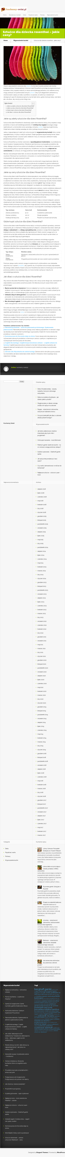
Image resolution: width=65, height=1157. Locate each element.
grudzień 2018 (41, 753)
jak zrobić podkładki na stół (47, 993)
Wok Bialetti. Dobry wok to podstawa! (17, 1133)
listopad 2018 (41, 757)
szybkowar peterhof (45, 1026)
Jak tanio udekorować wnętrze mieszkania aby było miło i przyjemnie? (47, 433)
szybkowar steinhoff (43, 1028)
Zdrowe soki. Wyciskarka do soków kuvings (20, 351)
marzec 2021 (41, 648)
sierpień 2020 (41, 676)
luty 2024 (40, 574)
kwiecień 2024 (41, 567)
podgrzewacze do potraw (48, 1006)
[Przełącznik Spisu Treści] (32, 103)
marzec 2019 (41, 742)
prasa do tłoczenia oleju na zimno (41, 1012)
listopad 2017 (41, 804)
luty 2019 (40, 746)
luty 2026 (40, 508)
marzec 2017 (41, 835)
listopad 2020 (41, 664)
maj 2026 (40, 501)
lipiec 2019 (40, 726)
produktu (21, 265)
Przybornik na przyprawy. (13, 1089)
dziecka (28, 86)
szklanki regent (49, 1019)
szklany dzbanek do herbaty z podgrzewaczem (46, 1020)
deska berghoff (47, 991)
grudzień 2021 (41, 637)
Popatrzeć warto (33, 15)
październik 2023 (42, 590)
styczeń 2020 (41, 703)
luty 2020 (40, 699)
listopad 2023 (41, 586)
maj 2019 (40, 734)
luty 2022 (40, 633)
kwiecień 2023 (41, 609)
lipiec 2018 (40, 773)
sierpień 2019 (41, 722)
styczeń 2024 (41, 578)
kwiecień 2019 (41, 738)
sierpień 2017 (41, 816)
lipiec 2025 (40, 536)
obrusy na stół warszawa (47, 999)
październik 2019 (42, 714)
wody (22, 312)
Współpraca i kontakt (15, 15)
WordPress (61, 1152)
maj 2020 (40, 687)
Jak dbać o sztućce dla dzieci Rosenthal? (19, 112)
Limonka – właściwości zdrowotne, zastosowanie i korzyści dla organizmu (48, 922)
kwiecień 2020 (41, 691)
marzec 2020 (41, 695)
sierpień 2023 (41, 598)
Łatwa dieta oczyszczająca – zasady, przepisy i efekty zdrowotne (49, 869)
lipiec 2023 (40, 602)
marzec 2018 (41, 788)
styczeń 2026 (41, 512)
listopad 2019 (41, 711)
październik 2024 (42, 547)
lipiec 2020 (40, 679)
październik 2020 (42, 668)
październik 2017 (42, 808)
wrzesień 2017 (41, 812)
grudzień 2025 (41, 516)
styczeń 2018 (41, 796)
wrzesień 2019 (41, 718)
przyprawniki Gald (54, 1012)
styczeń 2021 (41, 656)
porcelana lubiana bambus (46, 1009)
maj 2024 (40, 563)
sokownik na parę (46, 1016)
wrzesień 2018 (41, 765)
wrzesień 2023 (41, 594)
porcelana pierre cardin (41, 1011)
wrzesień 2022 (41, 621)
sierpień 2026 (41, 489)
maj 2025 (40, 539)
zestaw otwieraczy (49, 1030)
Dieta (24, 15)
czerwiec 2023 (42, 606)
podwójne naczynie (43, 1007)
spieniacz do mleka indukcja (51, 1017)
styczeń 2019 (41, 749)
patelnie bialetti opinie (41, 1002)
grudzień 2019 (41, 707)
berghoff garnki (42, 989)
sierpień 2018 (41, 769)
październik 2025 (42, 524)
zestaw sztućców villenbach (46, 1031)
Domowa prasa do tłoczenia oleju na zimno (20, 336)
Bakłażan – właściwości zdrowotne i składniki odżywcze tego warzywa (47, 943)
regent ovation (38, 1014)
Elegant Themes (42, 1152)
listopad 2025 (41, 520)
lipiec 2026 (40, 493)
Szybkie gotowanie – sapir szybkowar (17, 1093)
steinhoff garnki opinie (39, 1019)
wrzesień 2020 (42, 672)
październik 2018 (42, 761)
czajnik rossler (55, 989)
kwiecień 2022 (41, 629)
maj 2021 (40, 644)
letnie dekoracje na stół (44, 994)
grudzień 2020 (41, 660)
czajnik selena (38, 991)
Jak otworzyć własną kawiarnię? (15, 1084)
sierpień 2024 (41, 551)
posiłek (40, 127)
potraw (32, 92)
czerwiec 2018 (41, 777)
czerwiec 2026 (42, 497)
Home (5, 15)
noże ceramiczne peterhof (49, 998)
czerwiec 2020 (42, 683)
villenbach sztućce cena (39, 1030)
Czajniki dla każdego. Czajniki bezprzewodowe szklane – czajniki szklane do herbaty (16, 1027)
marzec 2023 (41, 613)
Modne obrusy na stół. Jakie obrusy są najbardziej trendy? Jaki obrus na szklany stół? (17, 1047)
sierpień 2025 (41, 532)
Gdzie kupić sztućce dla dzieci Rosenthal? (19, 110)
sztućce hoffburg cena (52, 1022)
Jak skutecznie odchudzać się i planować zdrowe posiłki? (48, 963)
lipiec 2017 (40, 819)
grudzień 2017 (41, 800)
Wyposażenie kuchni (52, 15)
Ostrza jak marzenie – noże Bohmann (49, 440)
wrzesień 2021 (41, 641)
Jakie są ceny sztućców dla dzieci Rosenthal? (20, 108)
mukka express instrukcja (45, 996)
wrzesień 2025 (41, 528)
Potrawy (42, 15)
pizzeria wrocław (44, 1004)
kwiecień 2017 (41, 831)
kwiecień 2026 (41, 504)
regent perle (48, 1014)
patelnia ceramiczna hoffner (50, 1001)
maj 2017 (40, 827)
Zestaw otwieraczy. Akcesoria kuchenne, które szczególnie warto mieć (16, 1063)
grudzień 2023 (41, 582)
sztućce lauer (40, 1024)
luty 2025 (40, 543)
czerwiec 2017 (41, 823)
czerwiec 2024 (42, 559)
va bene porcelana (54, 1029)
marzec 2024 (41, 571)
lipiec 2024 (40, 555)
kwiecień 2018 (41, 784)
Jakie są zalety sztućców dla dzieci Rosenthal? (20, 106)
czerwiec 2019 (41, 730)
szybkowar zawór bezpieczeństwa (46, 1028)
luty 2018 (40, 792)
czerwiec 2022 (42, 625)
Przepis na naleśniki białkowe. (52, 902)
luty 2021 (40, 652)
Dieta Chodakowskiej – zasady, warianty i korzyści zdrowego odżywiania (47, 391)
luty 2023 (40, 617)
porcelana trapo (54, 1011)
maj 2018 (40, 781)
